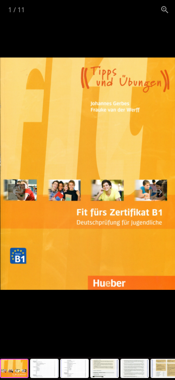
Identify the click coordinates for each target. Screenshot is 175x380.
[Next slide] (158, 192)
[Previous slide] (16, 192)
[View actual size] (165, 9)
